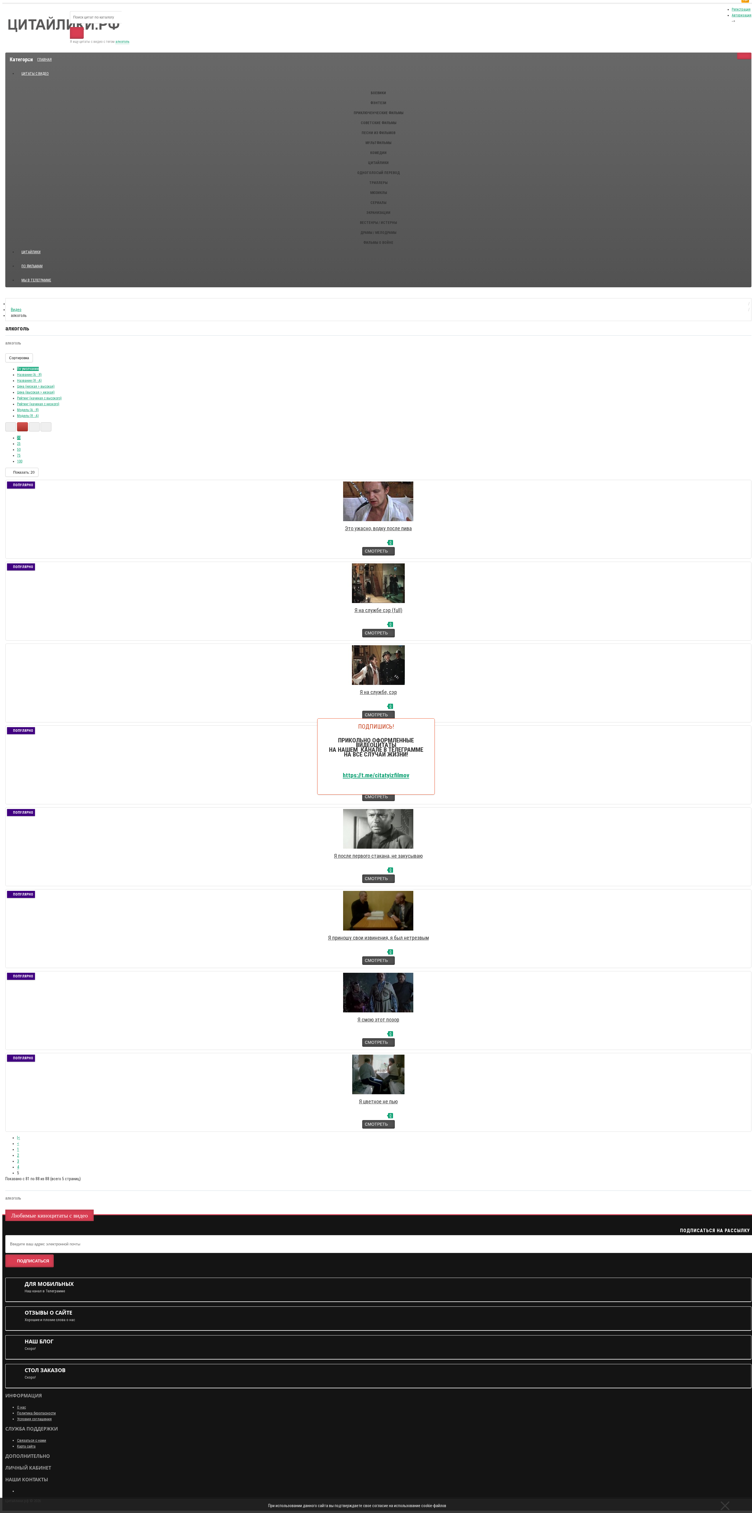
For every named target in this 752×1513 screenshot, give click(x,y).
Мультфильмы (378, 143)
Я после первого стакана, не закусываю (378, 856)
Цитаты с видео (35, 74)
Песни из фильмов (378, 133)
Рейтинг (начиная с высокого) (39, 398)
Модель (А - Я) (28, 410)
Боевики (378, 93)
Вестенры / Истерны (378, 223)
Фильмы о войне (378, 243)
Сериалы (378, 203)
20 (19, 438)
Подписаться (33, 1261)
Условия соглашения (34, 1419)
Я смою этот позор (378, 1019)
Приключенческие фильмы (378, 113)
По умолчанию (28, 369)
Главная (44, 60)
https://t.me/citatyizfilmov (376, 775)
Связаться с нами (31, 1440)
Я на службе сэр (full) (378, 610)
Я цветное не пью (378, 1101)
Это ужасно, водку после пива (378, 528)
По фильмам (32, 266)
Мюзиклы (378, 193)
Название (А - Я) (29, 375)
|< (18, 1137)
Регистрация (741, 9)
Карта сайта (26, 1446)
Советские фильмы (378, 123)
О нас (21, 1407)
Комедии (378, 153)
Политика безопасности (36, 1413)
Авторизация (741, 15)
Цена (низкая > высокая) (36, 386)
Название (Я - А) (29, 381)
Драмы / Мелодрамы (378, 233)
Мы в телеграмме (38, 277)
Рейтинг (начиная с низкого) (38, 404)
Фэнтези (378, 103)
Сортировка (19, 358)
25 (19, 444)
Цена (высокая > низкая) (36, 392)
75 (19, 455)
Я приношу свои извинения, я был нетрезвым (378, 938)
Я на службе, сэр (378, 692)
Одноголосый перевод (378, 173)
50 (19, 450)
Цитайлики (378, 163)
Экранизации (378, 213)
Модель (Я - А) (28, 416)
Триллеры (378, 183)
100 (19, 461)
